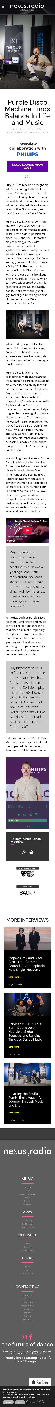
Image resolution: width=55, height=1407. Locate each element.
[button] (3, 52)
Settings (32, 1402)
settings (31, 1397)
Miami (33, 132)
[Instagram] (24, 852)
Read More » (14, 977)
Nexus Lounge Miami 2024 (27, 166)
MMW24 (43, 132)
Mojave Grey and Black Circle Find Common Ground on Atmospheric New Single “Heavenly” (26, 964)
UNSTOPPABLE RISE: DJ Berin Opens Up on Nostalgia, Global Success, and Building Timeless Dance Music (25, 1032)
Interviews (14, 132)
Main (26, 132)
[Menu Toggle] (2, 7)
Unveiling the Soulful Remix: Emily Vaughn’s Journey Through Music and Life (26, 1100)
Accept (8, 1402)
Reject (20, 1402)
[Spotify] (31, 852)
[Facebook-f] (31, 1337)
